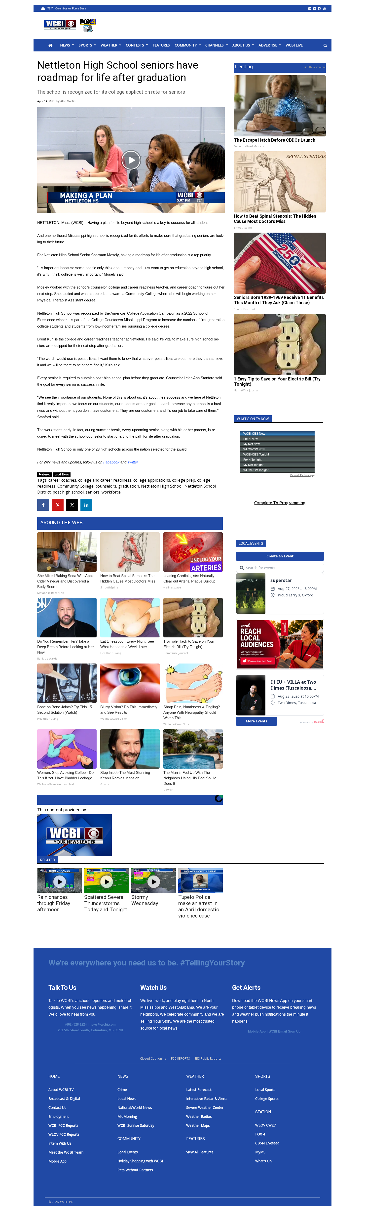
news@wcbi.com (103, 1024)
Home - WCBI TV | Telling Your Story (71, 25)
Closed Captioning (153, 1058)
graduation (128, 486)
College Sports (267, 1098)
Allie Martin (67, 101)
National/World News (134, 1107)
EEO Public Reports (208, 1058)
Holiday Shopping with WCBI (140, 1161)
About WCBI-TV (60, 1089)
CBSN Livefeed (267, 1143)
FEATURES (161, 45)
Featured (44, 474)
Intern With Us (59, 1143)
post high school (68, 492)
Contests (135, 45)
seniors (93, 492)
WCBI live (294, 45)
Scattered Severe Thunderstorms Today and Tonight (105, 903)
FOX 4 (260, 1134)
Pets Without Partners (135, 1169)
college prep (183, 480)
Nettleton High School (161, 486)
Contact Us (57, 1107)
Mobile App (257, 1031)
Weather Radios (199, 1116)
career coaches (62, 480)
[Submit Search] (325, 45)
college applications (151, 480)
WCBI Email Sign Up (284, 1031)
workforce (111, 492)
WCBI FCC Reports (63, 1125)
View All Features (200, 1152)
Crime (122, 1089)
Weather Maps (198, 1125)
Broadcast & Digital (64, 1098)
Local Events (127, 1152)
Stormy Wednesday (144, 900)
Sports (85, 45)
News (65, 45)
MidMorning (127, 1116)
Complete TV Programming (279, 502)
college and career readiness (104, 480)
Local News (62, 474)
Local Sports (265, 1089)
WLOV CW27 (265, 1125)
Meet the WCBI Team (65, 1152)
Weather (109, 45)
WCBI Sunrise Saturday (135, 1125)
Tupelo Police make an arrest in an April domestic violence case (198, 906)
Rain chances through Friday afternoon (53, 903)
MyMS (260, 1152)
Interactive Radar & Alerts (206, 1098)
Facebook (111, 462)
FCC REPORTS (180, 1058)
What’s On (263, 1161)
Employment (58, 1116)
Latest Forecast (199, 1089)
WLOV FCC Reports (63, 1134)
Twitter (132, 462)
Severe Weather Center (204, 1107)
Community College (75, 486)
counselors (106, 486)
